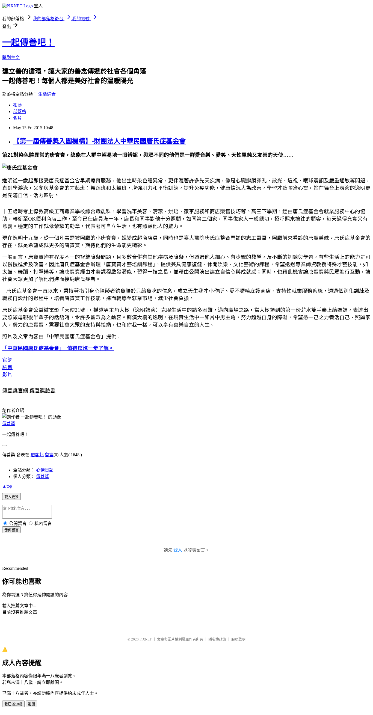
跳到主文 (11, 57)
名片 (17, 118)
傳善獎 (8, 423)
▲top (7, 486)
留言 (49, 454)
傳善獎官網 (15, 390)
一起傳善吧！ (28, 42)
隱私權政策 (217, 639)
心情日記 (45, 470)
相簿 (17, 105)
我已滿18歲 (13, 704)
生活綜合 (47, 94)
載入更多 (11, 497)
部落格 (19, 111)
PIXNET (146, 639)
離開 (31, 704)
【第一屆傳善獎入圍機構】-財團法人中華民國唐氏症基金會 (99, 141)
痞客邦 (37, 454)
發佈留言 (11, 530)
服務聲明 (238, 639)
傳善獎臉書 (42, 390)
